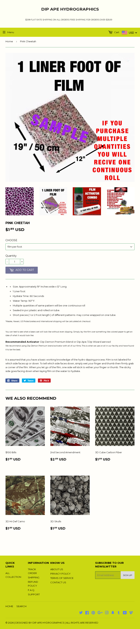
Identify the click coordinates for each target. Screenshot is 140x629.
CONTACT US (58, 582)
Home (9, 41)
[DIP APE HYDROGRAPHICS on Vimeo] (131, 613)
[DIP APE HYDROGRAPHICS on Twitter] (81, 613)
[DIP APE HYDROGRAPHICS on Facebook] (87, 613)
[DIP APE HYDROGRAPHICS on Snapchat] (113, 613)
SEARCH (21, 606)
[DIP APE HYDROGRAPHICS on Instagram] (107, 613)
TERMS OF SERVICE (61, 578)
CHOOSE (11, 240)
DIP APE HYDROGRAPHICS (70, 9)
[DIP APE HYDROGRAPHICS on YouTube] (125, 613)
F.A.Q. (31, 590)
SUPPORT (34, 594)
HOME (9, 606)
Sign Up (127, 575)
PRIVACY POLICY (60, 573)
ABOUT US (56, 569)
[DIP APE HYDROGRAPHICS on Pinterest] (93, 613)
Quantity (11, 255)
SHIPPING (33, 577)
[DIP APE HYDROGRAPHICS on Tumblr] (118, 613)
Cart (116, 32)
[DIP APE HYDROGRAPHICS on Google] (100, 613)
